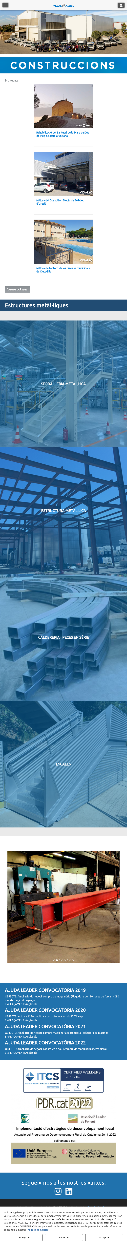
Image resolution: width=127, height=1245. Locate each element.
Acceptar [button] (104, 1237)
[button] (63, 5)
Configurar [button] (24, 1237)
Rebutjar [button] (64, 1237)
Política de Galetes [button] (37, 1229)
